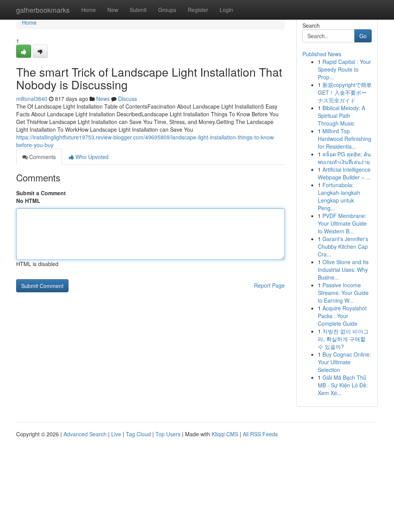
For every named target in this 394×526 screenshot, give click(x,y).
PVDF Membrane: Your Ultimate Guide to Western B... (342, 223)
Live (116, 434)
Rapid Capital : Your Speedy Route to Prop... (344, 69)
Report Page (269, 285)
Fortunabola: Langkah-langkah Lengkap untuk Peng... (339, 196)
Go (363, 36)
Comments (42, 157)
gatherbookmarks (43, 10)
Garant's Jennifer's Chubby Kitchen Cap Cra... (343, 246)
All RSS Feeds (260, 434)
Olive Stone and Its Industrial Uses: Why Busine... (343, 269)
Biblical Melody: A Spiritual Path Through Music (341, 115)
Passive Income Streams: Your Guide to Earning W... (343, 292)
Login (226, 9)
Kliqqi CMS (225, 434)
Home (88, 9)
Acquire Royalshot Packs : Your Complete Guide (342, 315)
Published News (321, 54)
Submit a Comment (41, 193)
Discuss (127, 98)
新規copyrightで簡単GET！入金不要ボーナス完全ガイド (345, 92)
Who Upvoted (91, 157)
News (103, 98)
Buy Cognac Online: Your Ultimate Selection (344, 362)
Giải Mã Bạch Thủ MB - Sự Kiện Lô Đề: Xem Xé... (343, 385)
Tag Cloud (138, 434)
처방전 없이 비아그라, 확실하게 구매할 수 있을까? (343, 338)
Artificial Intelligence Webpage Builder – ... (344, 173)
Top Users (167, 434)
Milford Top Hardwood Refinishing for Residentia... (344, 138)
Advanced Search (85, 434)
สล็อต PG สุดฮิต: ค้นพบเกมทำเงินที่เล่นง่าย (344, 158)
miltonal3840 (31, 98)
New (112, 9)
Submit (138, 9)
